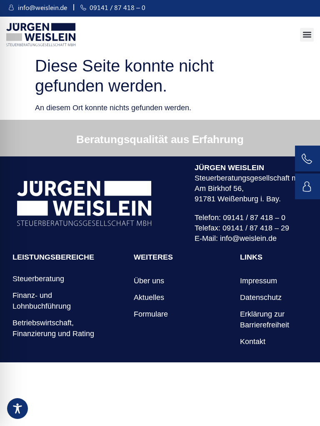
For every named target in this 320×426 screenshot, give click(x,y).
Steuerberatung (38, 279)
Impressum (258, 281)
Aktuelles (149, 297)
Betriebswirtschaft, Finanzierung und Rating (53, 328)
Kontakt (252, 341)
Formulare (151, 314)
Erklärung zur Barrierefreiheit (264, 319)
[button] (307, 35)
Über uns (149, 281)
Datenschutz (261, 297)
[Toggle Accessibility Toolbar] (17, 408)
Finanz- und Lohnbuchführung (41, 300)
